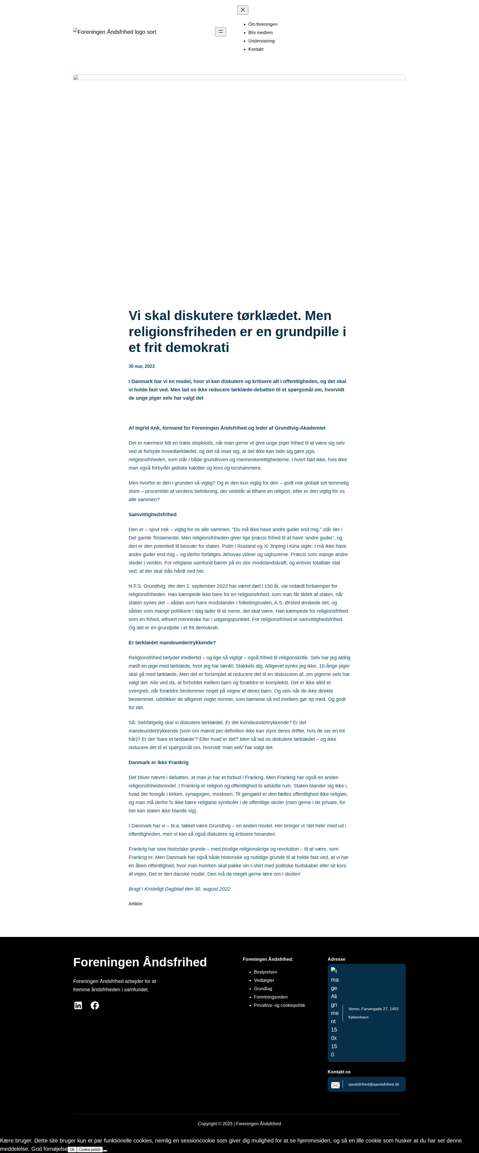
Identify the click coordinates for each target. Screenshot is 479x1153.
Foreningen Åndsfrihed (140, 962)
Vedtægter (264, 980)
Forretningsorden (271, 997)
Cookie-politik (90, 1149)
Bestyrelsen (265, 972)
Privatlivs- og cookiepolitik (279, 1005)
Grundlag (263, 988)
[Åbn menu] (220, 31)
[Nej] (105, 1151)
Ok (72, 1149)
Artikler (135, 903)
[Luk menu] (242, 10)
